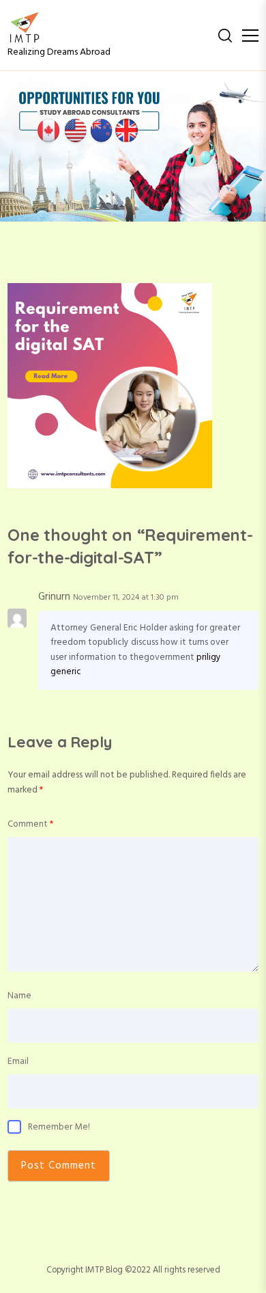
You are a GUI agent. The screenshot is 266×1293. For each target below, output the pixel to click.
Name (19, 996)
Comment (30, 824)
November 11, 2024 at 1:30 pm (126, 597)
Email (18, 1061)
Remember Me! (59, 1127)
